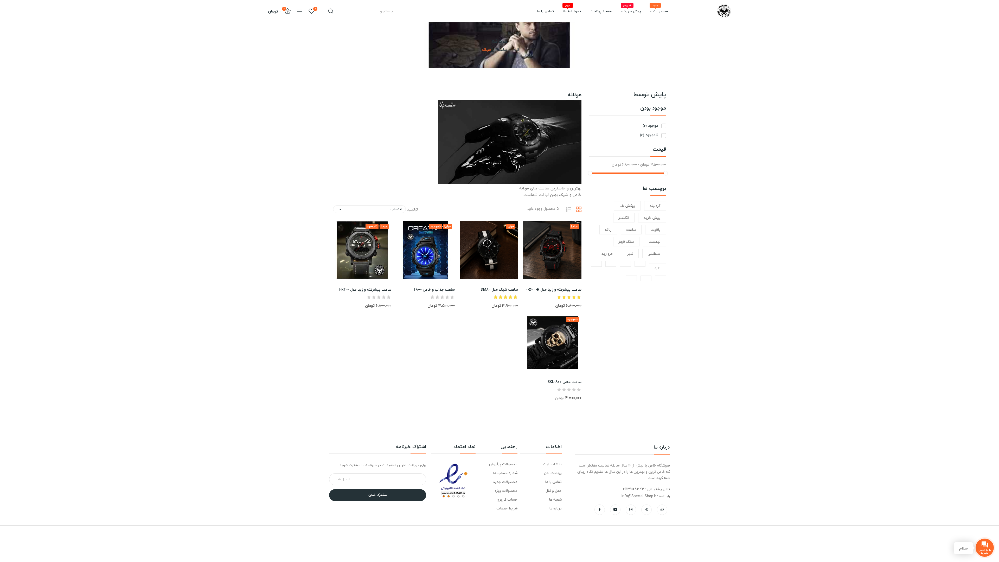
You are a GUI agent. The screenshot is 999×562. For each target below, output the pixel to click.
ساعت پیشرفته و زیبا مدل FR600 (365, 289)
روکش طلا (627, 205)
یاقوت (656, 229)
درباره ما (555, 508)
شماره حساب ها (505, 473)
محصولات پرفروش (503, 464)
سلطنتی (654, 253)
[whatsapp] (662, 509)
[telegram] (646, 509)
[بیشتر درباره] (640, 264)
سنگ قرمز (626, 241)
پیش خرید (652, 217)
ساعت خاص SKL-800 (564, 382)
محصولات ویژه (506, 490)
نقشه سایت (552, 464)
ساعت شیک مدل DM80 (499, 289)
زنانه (608, 229)
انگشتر (624, 217)
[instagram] (631, 509)
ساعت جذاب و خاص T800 (434, 289)
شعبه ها (555, 499)
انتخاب (369, 209)
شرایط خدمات (506, 508)
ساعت (631, 229)
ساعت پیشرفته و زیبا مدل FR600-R (553, 289)
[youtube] (615, 509)
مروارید (607, 253)
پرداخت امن (553, 473)
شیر (630, 253)
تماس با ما (553, 481)
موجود (650, 126)
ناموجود (649, 135)
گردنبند (655, 205)
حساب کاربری (507, 499)
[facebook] (599, 509)
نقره (658, 268)
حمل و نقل (554, 490)
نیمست (655, 241)
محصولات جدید (505, 481)
